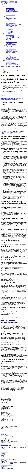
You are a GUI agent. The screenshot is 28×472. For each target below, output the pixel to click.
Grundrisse (5, 6)
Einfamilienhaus (4, 450)
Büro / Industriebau (4, 456)
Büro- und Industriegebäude (11, 26)
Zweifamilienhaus (4, 452)
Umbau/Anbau (4, 461)
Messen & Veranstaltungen (11, 58)
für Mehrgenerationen (10, 23)
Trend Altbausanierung (5, 98)
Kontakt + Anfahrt (9, 2)
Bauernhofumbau (9, 32)
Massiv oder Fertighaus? (11, 44)
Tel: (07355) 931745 (5, 434)
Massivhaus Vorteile (10, 35)
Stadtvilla (2, 455)
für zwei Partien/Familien (11, 18)
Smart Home (8, 40)
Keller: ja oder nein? (10, 36)
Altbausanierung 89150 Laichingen (7, 396)
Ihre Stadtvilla (8, 12)
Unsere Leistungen (17, 98)
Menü (2, 4)
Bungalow (3, 454)
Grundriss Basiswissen (10, 15)
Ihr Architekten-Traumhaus (11, 13)
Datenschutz (15, 2)
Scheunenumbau (9, 31)
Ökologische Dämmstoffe (11, 49)
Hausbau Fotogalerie (10, 62)
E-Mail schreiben (8, 465)
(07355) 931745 (4, 3)
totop (2, 467)
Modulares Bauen (9, 39)
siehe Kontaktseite (8, 442)
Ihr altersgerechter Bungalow (12, 11)
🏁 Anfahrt (3, 409)
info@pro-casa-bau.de (8, 436)
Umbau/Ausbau (9, 30)
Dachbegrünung (9, 50)
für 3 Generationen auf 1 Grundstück (13, 24)
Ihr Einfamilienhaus (10, 8)
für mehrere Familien (10, 19)
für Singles (8, 22)
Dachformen (8, 38)
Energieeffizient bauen (10, 47)
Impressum (3, 2)
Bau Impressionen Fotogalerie (12, 64)
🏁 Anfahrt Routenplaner (6, 445)
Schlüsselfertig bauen (7, 33)
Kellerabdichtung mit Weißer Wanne (13, 37)
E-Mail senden (12, 133)
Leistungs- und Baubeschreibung (12, 59)
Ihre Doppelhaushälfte (10, 10)
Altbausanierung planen (9, 99)
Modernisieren (6, 28)
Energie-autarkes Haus (10, 52)
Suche (2, 67)
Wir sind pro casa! (9, 55)
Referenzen (5, 60)
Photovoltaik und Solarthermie (12, 51)
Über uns (5, 53)
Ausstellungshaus (9, 56)
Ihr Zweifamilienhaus (10, 9)
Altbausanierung (9, 29)
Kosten (15, 99)
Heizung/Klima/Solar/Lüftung (12, 42)
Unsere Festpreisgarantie (11, 57)
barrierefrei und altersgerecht (11, 25)
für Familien (8, 17)
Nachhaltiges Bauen (10, 46)
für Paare (7, 20)
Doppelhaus (3, 453)
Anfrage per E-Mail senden (6, 403)
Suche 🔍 (20, 2)
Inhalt (6, 466)
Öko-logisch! (6, 45)
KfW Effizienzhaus (10, 43)
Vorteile (11, 98)
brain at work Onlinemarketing (7, 468)
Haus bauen (5, 16)
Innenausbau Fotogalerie (11, 63)
